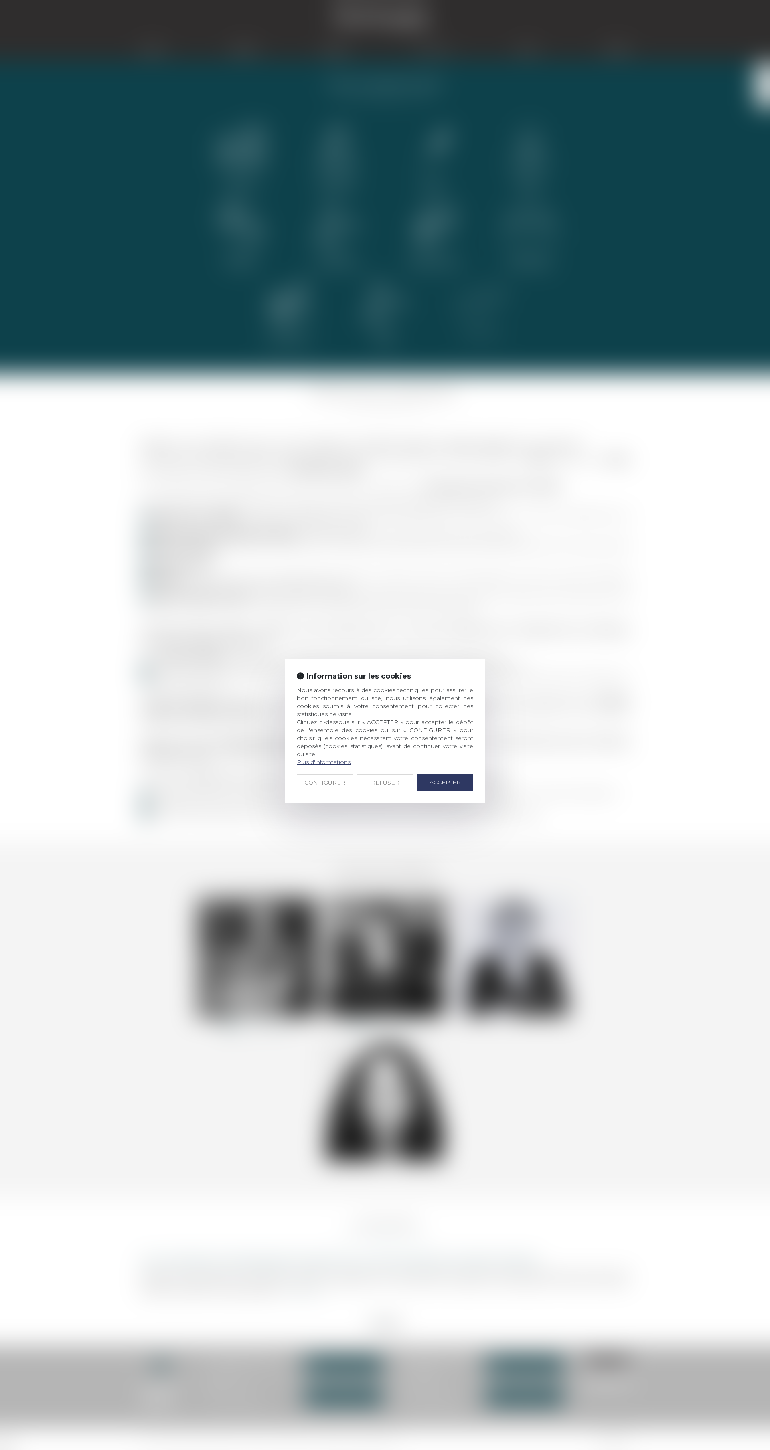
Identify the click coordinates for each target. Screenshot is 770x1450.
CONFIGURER (324, 782)
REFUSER (385, 782)
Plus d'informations (324, 762)
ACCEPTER (445, 782)
